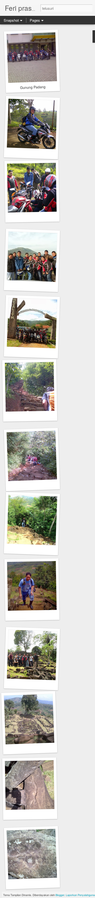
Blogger (60, 895)
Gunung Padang (33, 87)
